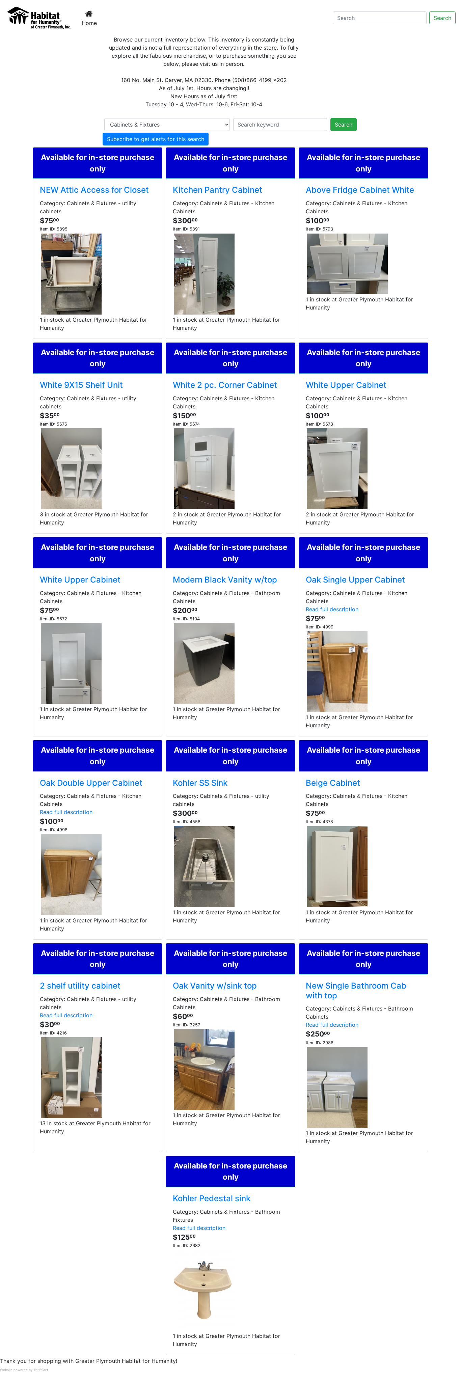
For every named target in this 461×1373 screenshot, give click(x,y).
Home (91, 22)
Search (442, 18)
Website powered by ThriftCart (24, 1370)
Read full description (332, 609)
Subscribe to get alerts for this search (155, 139)
